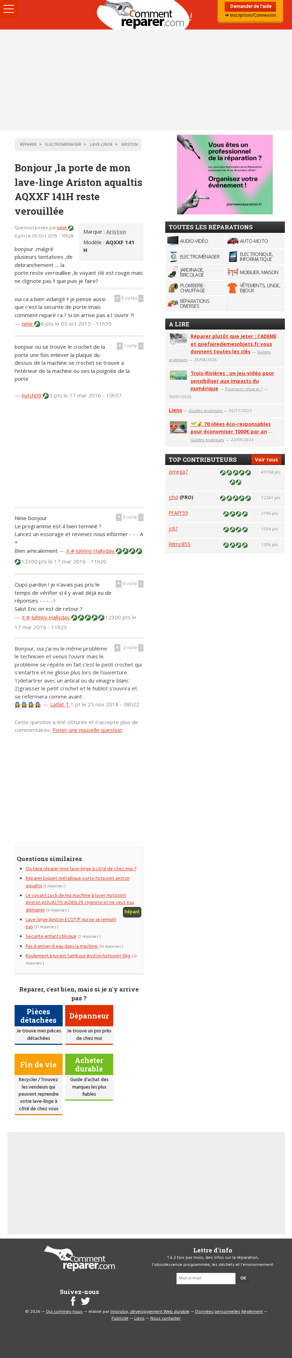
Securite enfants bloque (51, 936)
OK (243, 1278)
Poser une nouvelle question (87, 729)
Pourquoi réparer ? (243, 388)
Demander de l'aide (250, 6)
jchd (173, 497)
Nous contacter (165, 1318)
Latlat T (60, 704)
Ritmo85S (180, 544)
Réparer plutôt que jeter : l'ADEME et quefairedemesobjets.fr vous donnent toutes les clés (233, 344)
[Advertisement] (146, 80)
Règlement (252, 1311)
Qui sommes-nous (64, 1311)
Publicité (120, 1318)
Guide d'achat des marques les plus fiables (89, 1087)
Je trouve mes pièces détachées (38, 1034)
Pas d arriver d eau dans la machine (62, 946)
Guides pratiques (206, 410)
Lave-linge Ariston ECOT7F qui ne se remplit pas (71, 923)
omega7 (178, 471)
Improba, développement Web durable (149, 1311)
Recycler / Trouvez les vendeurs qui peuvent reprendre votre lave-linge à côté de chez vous (39, 1094)
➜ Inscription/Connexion (250, 15)
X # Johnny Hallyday (91, 550)
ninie (62, 228)
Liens (175, 410)
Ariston (116, 231)
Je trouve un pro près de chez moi (89, 1034)
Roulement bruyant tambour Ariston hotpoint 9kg (78, 956)
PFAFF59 (178, 512)
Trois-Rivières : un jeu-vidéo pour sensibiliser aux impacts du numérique (232, 381)
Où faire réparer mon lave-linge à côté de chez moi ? (81, 869)
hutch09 (32, 395)
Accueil (146, 15)
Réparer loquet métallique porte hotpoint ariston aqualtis (78, 882)
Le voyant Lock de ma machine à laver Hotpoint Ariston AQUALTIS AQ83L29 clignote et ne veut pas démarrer (80, 903)
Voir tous (266, 459)
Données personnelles (217, 1311)
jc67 (173, 528)
